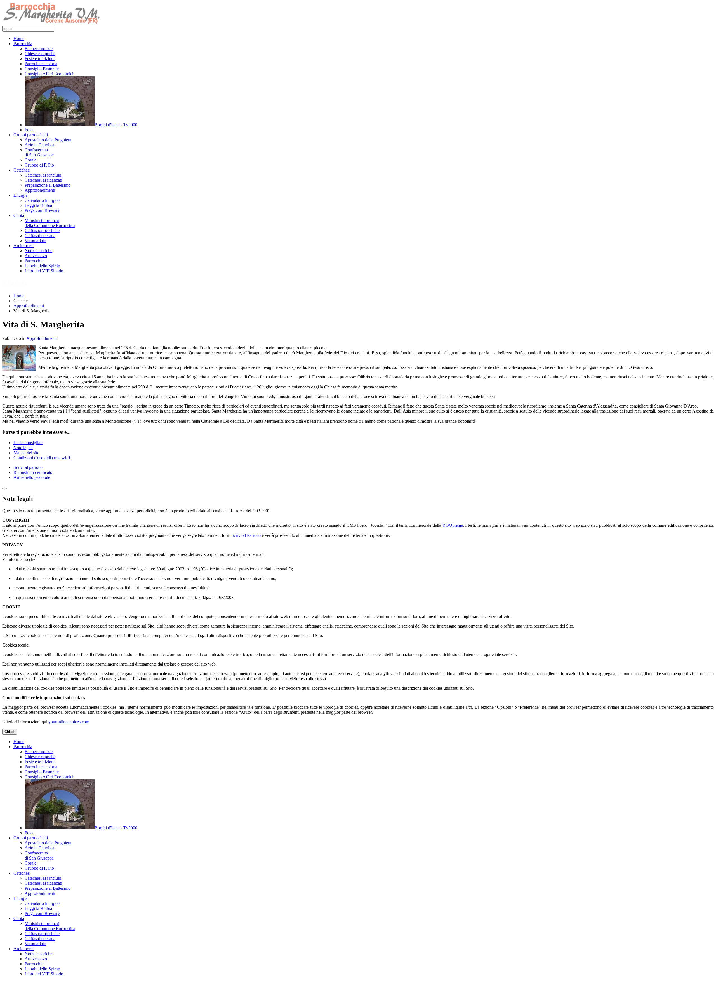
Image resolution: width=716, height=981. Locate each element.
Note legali (23, 447)
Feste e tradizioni (40, 58)
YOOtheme (452, 525)
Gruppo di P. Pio (39, 165)
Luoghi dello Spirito (42, 265)
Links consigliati (28, 442)
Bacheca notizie (39, 48)
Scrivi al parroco (28, 467)
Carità (18, 215)
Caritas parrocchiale (42, 230)
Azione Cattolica (39, 144)
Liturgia (20, 195)
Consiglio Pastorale (42, 68)
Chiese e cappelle (40, 53)
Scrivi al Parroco (246, 535)
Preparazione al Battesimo (47, 185)
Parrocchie (34, 260)
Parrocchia (22, 43)
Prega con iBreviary (42, 210)
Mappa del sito (26, 452)
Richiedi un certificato (32, 472)
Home (18, 38)
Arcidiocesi (23, 245)
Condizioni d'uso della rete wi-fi (41, 457)
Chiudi (9, 732)
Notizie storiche (38, 250)
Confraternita (39, 152)
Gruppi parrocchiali (30, 134)
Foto (29, 129)
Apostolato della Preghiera (48, 139)
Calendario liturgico (42, 200)
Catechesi (21, 170)
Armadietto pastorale (31, 477)
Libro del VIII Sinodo (44, 270)
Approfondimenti (40, 190)
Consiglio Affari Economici (49, 73)
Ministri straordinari (50, 223)
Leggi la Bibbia (38, 205)
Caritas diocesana (40, 235)
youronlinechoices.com (68, 721)
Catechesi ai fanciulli (43, 175)
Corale (30, 160)
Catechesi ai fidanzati (43, 180)
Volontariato (35, 240)
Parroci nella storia (41, 63)
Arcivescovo (36, 255)
